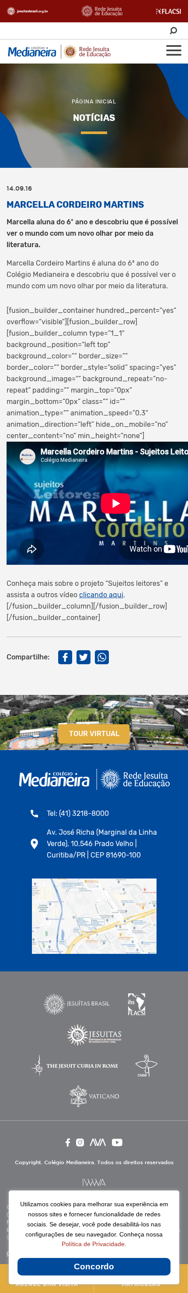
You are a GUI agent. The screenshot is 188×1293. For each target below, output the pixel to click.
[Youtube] (117, 1142)
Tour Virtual (94, 734)
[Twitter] (84, 657)
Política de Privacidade (93, 1243)
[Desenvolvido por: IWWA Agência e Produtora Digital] (94, 1182)
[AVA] (98, 1142)
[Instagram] (80, 1142)
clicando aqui (101, 595)
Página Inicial (94, 101)
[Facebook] (65, 657)
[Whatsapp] (102, 657)
